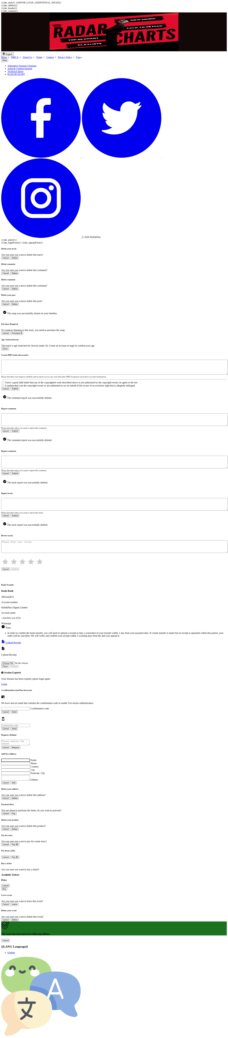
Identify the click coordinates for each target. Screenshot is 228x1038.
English (8, 54)
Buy (4, 889)
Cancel (5, 258)
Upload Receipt (13, 642)
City (33, 770)
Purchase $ (17, 333)
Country (35, 766)
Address (34, 779)
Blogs (4, 57)
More (4, 60)
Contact (50, 57)
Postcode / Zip (38, 773)
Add (13, 783)
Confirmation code (40, 708)
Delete (15, 258)
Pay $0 (15, 844)
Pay (13, 813)
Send (14, 712)
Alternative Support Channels (21, 65)
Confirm (14, 666)
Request (15, 747)
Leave (14, 904)
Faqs (78, 57)
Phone (34, 763)
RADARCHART (16, 74)
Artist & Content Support (19, 68)
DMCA (15, 57)
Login (4, 684)
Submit (15, 389)
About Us (27, 57)
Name (33, 760)
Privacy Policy (65, 57)
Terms (39, 57)
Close (5, 349)
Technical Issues (15, 71)
